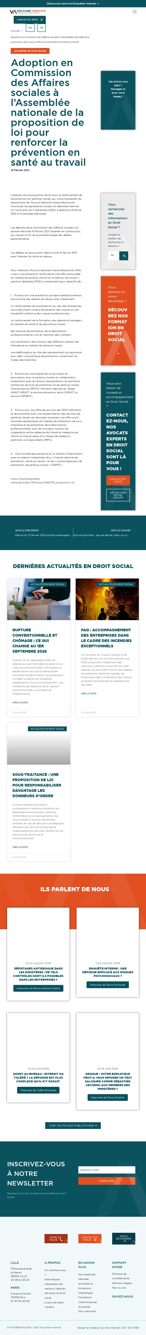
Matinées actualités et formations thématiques (85, 1289)
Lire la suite (20, 702)
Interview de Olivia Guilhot (110, 1101)
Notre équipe (52, 1283)
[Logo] (27, 11)
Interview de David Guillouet (110, 986)
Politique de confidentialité (120, 1279)
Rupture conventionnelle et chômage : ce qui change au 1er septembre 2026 (34, 640)
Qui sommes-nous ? (55, 1276)
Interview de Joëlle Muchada (39, 1093)
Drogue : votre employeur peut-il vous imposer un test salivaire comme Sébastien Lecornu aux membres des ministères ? (110, 1085)
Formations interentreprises (87, 1303)
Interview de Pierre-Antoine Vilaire (39, 990)
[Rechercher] (123, 255)
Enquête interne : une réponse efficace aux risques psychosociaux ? (110, 974)
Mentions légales (122, 1286)
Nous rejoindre (87, 1315)
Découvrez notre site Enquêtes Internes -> (73, 3)
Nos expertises (87, 1278)
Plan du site (119, 1291)
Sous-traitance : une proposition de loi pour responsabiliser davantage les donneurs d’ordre (36, 785)
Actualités (84, 1310)
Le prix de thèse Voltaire (54, 1308)
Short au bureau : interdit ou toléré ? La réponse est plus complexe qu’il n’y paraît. (39, 1081)
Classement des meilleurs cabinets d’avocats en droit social (55, 1294)
